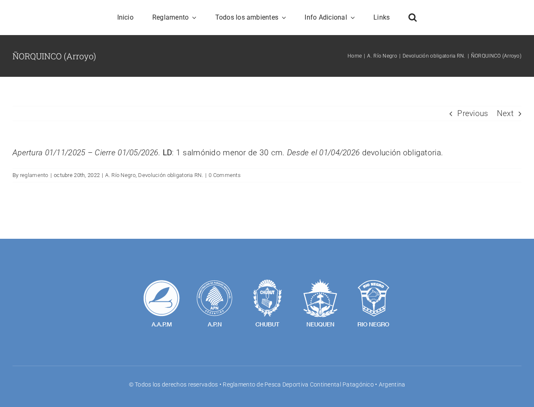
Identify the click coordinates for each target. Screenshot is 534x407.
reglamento (34, 175)
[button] (412, 17)
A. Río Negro (120, 175)
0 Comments (225, 175)
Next (505, 113)
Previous (472, 113)
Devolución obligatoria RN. (170, 175)
